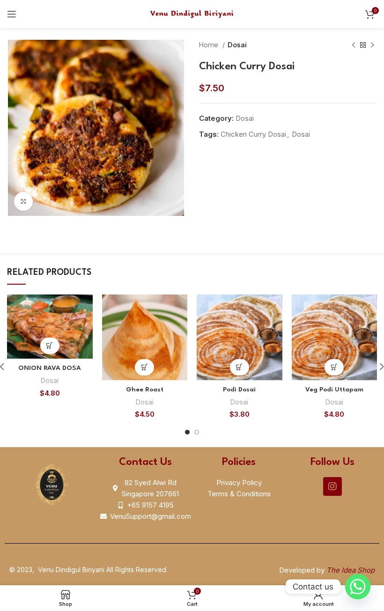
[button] (50, 346)
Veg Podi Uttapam (334, 389)
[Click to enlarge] (23, 201)
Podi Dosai (239, 389)
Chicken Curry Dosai (253, 134)
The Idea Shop (350, 570)
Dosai (237, 45)
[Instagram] (332, 486)
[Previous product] (353, 45)
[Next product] (372, 45)
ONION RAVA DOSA (49, 368)
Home (209, 45)
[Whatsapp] (357, 586)
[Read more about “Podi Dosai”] (239, 367)
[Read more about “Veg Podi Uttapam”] (334, 367)
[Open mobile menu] (11, 14)
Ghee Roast (144, 389)
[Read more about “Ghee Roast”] (144, 367)
